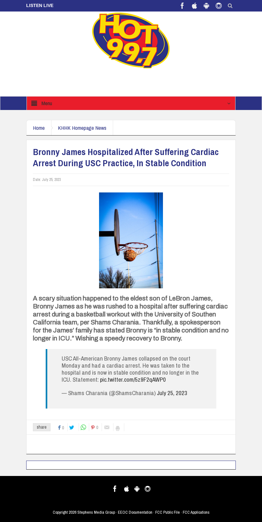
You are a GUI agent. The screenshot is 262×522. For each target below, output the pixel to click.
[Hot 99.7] (131, 40)
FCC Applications (196, 512)
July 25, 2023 (172, 393)
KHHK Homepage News (82, 127)
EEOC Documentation (135, 512)
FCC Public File (167, 512)
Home (39, 127)
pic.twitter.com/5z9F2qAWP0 (133, 379)
